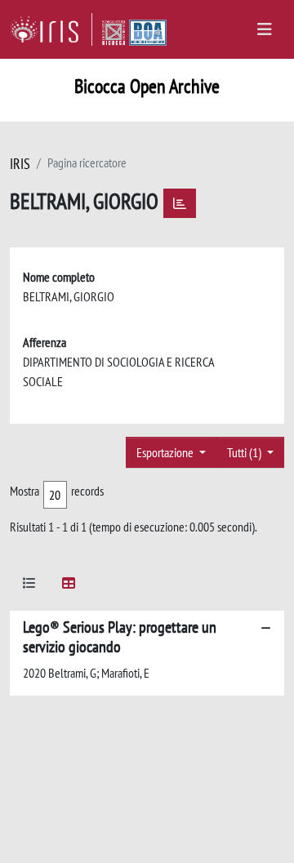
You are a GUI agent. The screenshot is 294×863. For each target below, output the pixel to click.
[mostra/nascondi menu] (264, 29)
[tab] (29, 585)
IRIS (20, 163)
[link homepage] (51, 29)
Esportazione (166, 452)
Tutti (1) (245, 452)
